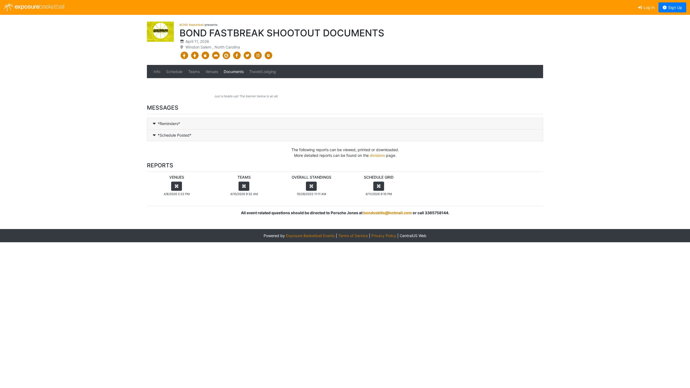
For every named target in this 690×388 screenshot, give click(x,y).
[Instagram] (258, 55)
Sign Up (674, 7)
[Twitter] (247, 55)
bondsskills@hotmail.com (387, 212)
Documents (234, 71)
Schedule (174, 71)
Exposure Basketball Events (310, 235)
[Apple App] (205, 55)
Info (157, 71)
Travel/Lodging (262, 71)
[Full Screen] (176, 186)
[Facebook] (237, 55)
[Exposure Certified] (226, 55)
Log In (649, 7)
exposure (38, 7)
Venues (211, 71)
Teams (194, 71)
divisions (377, 155)
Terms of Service (353, 235)
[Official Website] (268, 55)
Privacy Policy (383, 235)
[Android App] (215, 55)
